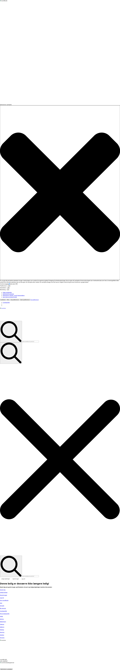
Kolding (2, 635)
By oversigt (3, 608)
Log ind (23, 578)
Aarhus (2, 619)
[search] (11, 331)
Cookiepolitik (6, 302)
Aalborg (2, 627)
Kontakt (2, 606)
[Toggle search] (11, 353)
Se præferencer (15, 300)
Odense (2, 624)
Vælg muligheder (7, 292)
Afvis (8, 300)
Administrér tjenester (8, 294)
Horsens (2, 637)
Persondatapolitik (4, 613)
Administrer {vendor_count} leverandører (14, 295)
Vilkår (1, 616)
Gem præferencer (25, 300)
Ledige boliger (4, 592)
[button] (60, 192)
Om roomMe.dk (4, 600)
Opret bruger (16, 578)
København (3, 621)
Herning (2, 632)
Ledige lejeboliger (5, 578)
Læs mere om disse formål (10, 297)
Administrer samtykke (6, 669)
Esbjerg (2, 629)
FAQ (1, 603)
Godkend (3, 300)
